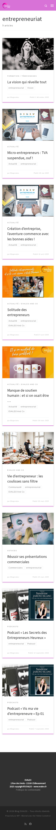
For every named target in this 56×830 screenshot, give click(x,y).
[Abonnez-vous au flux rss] (25, 824)
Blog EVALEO (21, 811)
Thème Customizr (43, 816)
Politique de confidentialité (28, 790)
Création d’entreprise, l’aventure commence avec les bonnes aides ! (28, 233)
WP (18, 816)
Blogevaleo (14, 97)
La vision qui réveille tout (27, 82)
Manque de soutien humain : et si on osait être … (28, 395)
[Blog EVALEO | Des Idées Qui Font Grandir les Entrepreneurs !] (6, 5)
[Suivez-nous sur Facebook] (30, 824)
